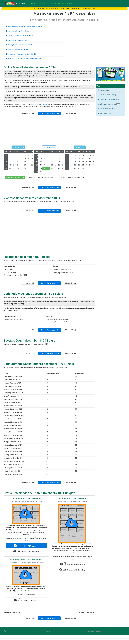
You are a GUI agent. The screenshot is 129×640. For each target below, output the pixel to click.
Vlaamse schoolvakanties (21, 35)
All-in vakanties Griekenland (109, 99)
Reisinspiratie (71, 3)
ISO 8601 (35, 104)
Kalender (29, 113)
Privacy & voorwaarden (93, 631)
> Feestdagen (15, 177)
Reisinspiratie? (105, 90)
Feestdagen (17, 40)
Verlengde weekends (19, 45)
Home (33, 3)
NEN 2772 (44, 104)
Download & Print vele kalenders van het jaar (24, 59)
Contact (47, 631)
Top (5, 631)
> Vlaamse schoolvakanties (71, 177)
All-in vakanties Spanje (107, 109)
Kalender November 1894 (13, 612)
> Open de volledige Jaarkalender (20, 31)
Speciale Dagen (18, 49)
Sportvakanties (105, 113)
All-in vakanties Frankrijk (108, 95)
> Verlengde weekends (41, 177)
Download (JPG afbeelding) (29, 551)
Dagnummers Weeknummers (22, 54)
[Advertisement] (49, 131)
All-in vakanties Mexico (110, 104)
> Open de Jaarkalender (49, 113)
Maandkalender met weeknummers (24, 26)
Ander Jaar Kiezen (57, 3)
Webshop (43, 3)
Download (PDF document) (29, 546)
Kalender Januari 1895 (86, 612)
